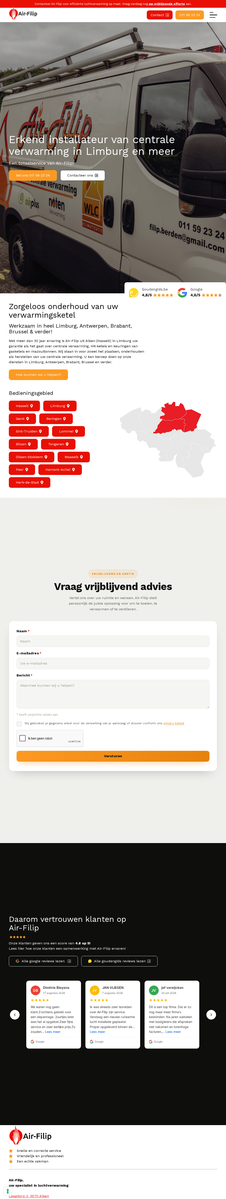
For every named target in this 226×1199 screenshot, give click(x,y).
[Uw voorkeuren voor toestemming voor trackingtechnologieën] (8, 1191)
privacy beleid (174, 723)
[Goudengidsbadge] (151, 292)
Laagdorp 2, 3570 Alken (29, 1196)
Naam (23, 631)
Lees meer (52, 1032)
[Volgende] (211, 1015)
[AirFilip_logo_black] (23, 12)
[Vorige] (15, 1015)
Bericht (25, 675)
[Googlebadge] (199, 292)
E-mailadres (29, 653)
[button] (213, 15)
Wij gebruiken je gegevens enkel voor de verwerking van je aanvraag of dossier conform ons (104, 723)
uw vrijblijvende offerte (167, 4)
